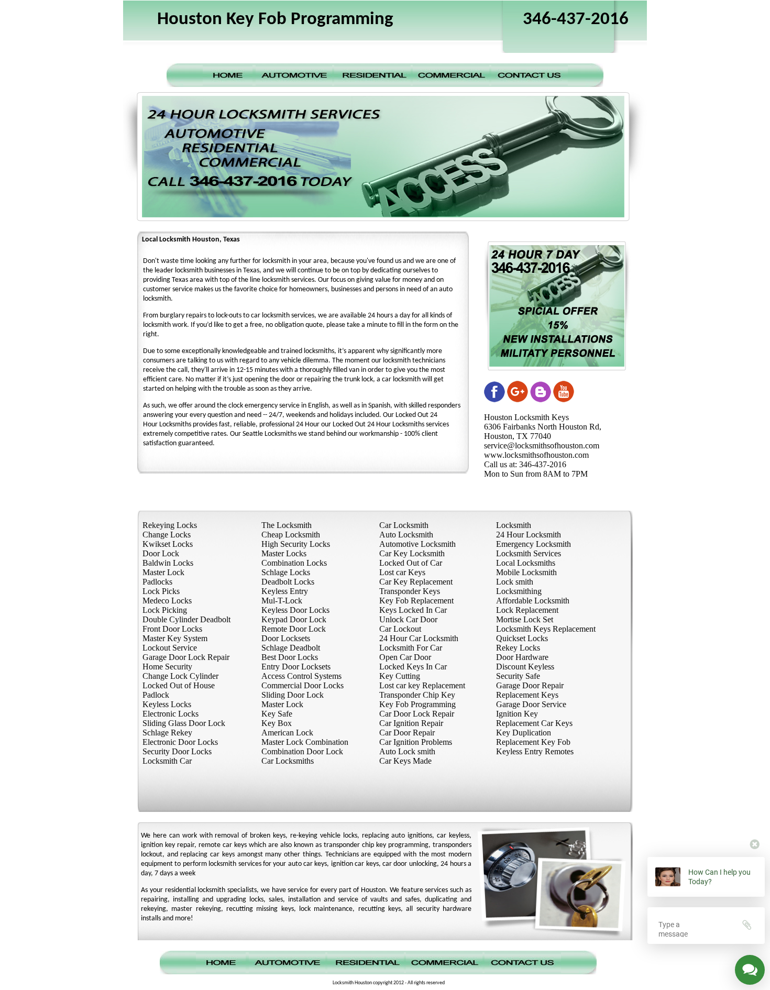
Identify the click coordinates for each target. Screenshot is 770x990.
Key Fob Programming (417, 704)
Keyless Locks (166, 704)
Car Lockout (400, 628)
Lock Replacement (527, 610)
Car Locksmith (403, 525)
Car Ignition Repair (411, 723)
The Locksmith (286, 525)
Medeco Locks (167, 600)
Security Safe (518, 676)
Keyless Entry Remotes (535, 751)
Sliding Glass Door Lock (183, 723)
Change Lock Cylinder (180, 676)
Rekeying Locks (169, 525)
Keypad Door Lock (293, 619)
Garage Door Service (531, 704)
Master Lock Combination (304, 742)
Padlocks (157, 581)
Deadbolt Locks (287, 581)
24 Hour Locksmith (528, 534)
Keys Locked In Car (413, 610)
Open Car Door (405, 657)
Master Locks (283, 553)
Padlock (155, 694)
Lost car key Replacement (422, 685)
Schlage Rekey (167, 732)
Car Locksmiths (287, 760)
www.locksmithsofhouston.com (536, 454)
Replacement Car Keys (534, 723)
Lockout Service (169, 647)
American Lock (287, 732)
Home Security (167, 666)
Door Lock (160, 553)
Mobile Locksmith (526, 572)
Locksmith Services (528, 553)
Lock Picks (161, 591)
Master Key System (174, 638)
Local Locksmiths (525, 562)
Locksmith (513, 525)
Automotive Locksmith (417, 544)
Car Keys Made (405, 760)
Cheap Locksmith (290, 534)
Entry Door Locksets (296, 666)
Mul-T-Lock (281, 600)
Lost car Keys (402, 572)
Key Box (276, 723)
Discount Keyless (525, 666)
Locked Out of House (178, 685)
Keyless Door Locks (295, 610)
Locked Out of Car (410, 562)
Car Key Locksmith (412, 553)
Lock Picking (164, 610)
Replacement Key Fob (533, 742)
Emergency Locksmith (533, 544)
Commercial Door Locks (302, 685)
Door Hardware (522, 657)
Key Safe (276, 713)
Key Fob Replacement (416, 600)
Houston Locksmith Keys (526, 417)
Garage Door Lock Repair (185, 657)
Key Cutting (399, 676)
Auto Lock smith (407, 751)
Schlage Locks (285, 572)
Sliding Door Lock (292, 694)
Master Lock (163, 572)
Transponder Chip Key (417, 694)
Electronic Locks (170, 713)
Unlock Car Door (408, 619)
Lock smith (514, 581)
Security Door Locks (177, 751)
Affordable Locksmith (532, 600)
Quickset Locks (522, 638)
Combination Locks (294, 562)
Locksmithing (519, 591)
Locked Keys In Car (413, 666)
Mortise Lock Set (524, 619)
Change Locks (166, 534)
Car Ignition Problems (415, 742)
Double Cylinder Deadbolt (186, 619)
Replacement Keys (527, 694)
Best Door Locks (289, 657)
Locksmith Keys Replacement (546, 628)
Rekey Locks (518, 647)
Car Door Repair (407, 732)
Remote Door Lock (293, 628)
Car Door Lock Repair (416, 713)
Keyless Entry (284, 591)
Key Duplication (523, 732)
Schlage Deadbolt (290, 647)
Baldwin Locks (167, 562)
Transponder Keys (409, 591)
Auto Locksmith (406, 534)
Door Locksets (285, 638)
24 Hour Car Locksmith (418, 638)
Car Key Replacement (416, 581)
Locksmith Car (167, 760)
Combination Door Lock (302, 751)
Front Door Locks (172, 628)
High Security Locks (295, 544)
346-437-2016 (576, 19)
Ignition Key (517, 713)
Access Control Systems (301, 676)
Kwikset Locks (167, 544)
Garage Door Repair (530, 685)
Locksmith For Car (410, 647)
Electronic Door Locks (180, 742)
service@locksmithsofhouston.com (541, 445)
